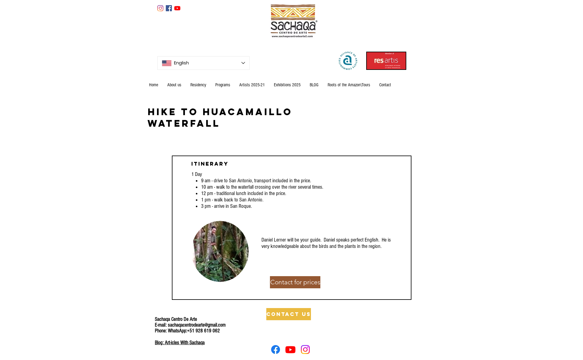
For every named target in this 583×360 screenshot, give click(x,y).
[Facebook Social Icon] (169, 8)
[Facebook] (275, 349)
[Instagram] (160, 8)
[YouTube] (177, 8)
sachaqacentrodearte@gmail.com (197, 325)
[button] (295, 282)
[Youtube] (290, 349)
